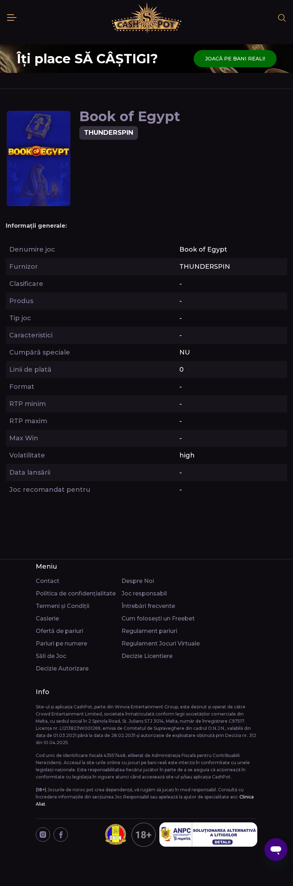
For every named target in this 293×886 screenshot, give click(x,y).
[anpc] (208, 834)
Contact (47, 581)
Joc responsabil (144, 593)
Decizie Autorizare (62, 668)
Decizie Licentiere (147, 656)
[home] (146, 18)
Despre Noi (137, 581)
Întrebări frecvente (148, 606)
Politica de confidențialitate (76, 593)
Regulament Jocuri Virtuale (160, 643)
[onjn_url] (129, 834)
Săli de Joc (51, 656)
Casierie (47, 618)
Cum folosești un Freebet (158, 618)
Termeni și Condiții (62, 606)
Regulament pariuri (149, 631)
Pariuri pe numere (61, 643)
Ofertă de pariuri (59, 631)
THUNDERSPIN (108, 133)
